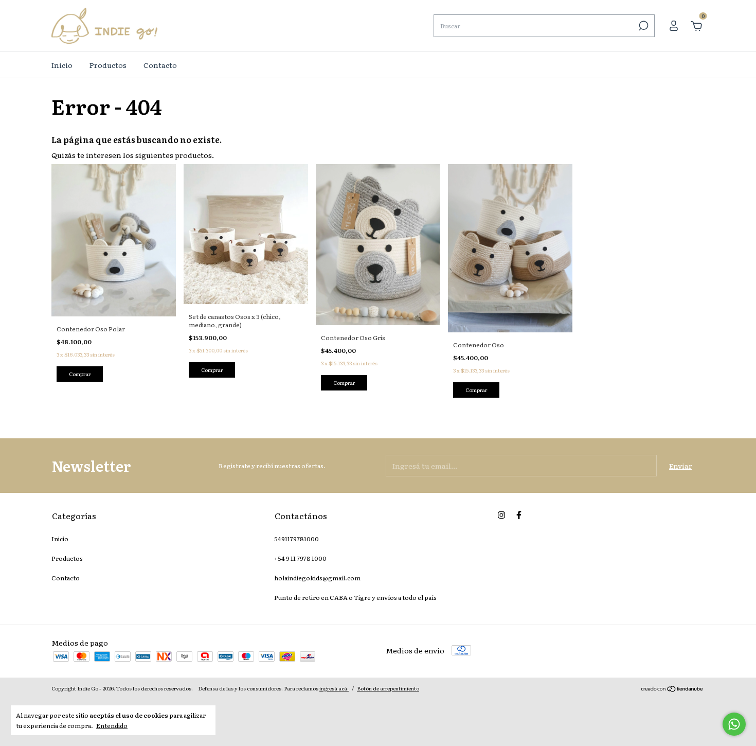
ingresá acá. (334, 688)
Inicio (62, 65)
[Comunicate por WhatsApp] (734, 724)
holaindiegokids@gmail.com (317, 577)
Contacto (160, 65)
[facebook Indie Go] (519, 515)
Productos (108, 65)
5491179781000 (296, 538)
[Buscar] (642, 25)
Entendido (112, 725)
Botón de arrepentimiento (388, 688)
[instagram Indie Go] (501, 515)
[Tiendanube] (672, 689)
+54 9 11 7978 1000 (300, 558)
